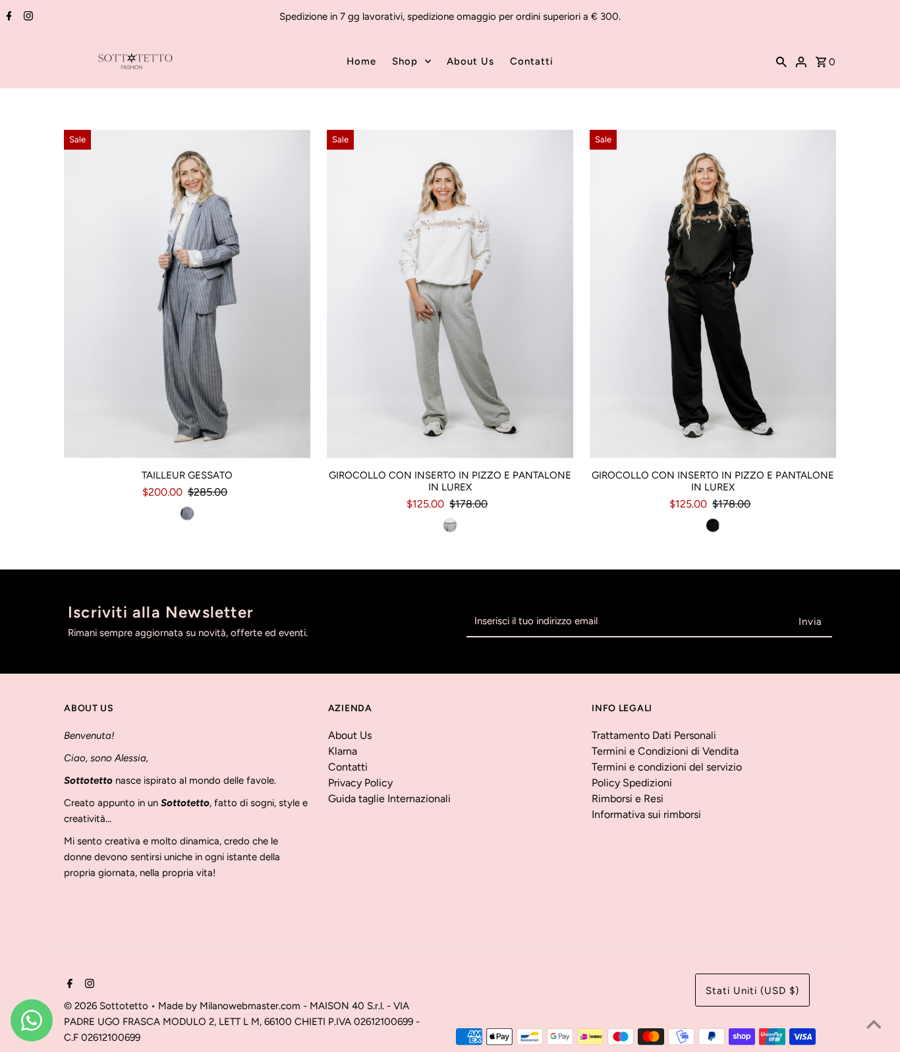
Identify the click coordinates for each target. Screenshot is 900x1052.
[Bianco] (450, 525)
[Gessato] (187, 513)
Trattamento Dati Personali (654, 735)
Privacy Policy (360, 782)
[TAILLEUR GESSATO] (187, 294)
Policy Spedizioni (632, 782)
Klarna (342, 751)
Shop (405, 61)
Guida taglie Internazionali (389, 798)
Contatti (531, 61)
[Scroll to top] (873, 1025)
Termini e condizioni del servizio (667, 767)
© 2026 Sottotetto (107, 1006)
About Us (470, 61)
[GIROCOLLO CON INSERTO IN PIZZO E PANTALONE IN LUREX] (450, 294)
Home (361, 61)
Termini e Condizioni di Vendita (665, 751)
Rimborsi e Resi (627, 798)
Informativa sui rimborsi (646, 814)
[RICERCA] (781, 61)
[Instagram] (26, 17)
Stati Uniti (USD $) (752, 991)
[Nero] (712, 525)
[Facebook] (7, 17)
